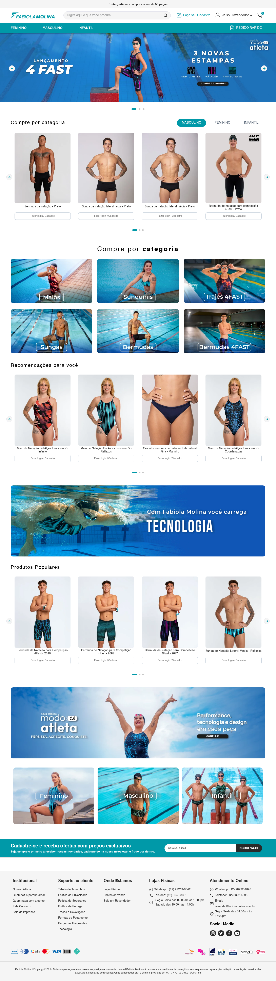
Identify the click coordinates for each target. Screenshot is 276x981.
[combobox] (117, 15)
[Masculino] (138, 823)
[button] (134, 109)
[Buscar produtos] (165, 15)
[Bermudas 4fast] (224, 331)
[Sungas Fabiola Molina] (51, 331)
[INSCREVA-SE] (249, 848)
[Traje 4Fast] (224, 281)
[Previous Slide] (12, 68)
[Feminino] (53, 823)
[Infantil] (222, 823)
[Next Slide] (264, 68)
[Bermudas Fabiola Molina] (138, 331)
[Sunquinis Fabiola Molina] (138, 281)
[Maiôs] (51, 281)
